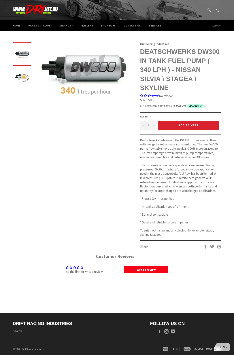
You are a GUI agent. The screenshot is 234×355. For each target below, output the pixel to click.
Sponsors (108, 25)
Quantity (145, 116)
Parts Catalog (39, 25)
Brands (66, 25)
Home (16, 25)
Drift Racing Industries (33, 349)
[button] (149, 96)
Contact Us (132, 25)
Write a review (146, 270)
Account (216, 25)
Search (17, 331)
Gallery (87, 25)
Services (155, 25)
